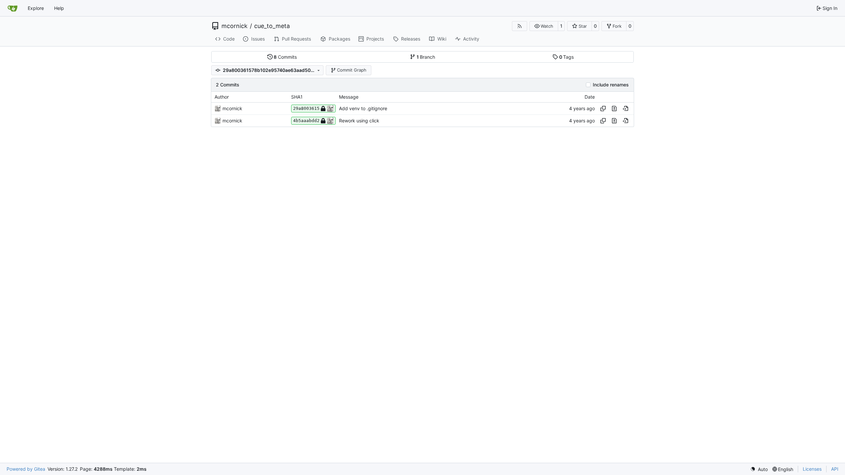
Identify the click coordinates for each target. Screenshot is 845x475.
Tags (566, 57)
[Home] (12, 8)
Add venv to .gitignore (363, 108)
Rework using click (359, 120)
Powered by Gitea (26, 469)
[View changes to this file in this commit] (614, 108)
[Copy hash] (603, 108)
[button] (543, 26)
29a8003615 (306, 108)
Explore (36, 8)
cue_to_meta (272, 26)
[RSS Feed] (519, 26)
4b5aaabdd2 (306, 120)
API (834, 469)
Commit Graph (351, 70)
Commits (285, 57)
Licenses (812, 469)
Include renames (611, 84)
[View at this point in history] (625, 108)
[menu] (759, 469)
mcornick (234, 26)
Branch (426, 57)
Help (59, 8)
